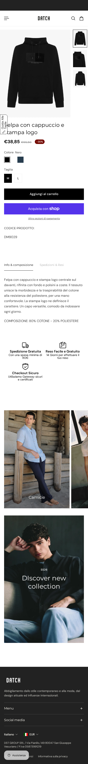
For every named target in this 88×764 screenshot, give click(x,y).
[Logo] (44, 18)
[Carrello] (81, 18)
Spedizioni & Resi (52, 265)
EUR (32, 734)
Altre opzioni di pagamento (44, 218)
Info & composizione (18, 265)
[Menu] (6, 18)
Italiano (9, 734)
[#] (44, 579)
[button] (80, 39)
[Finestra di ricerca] (73, 18)
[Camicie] (37, 459)
